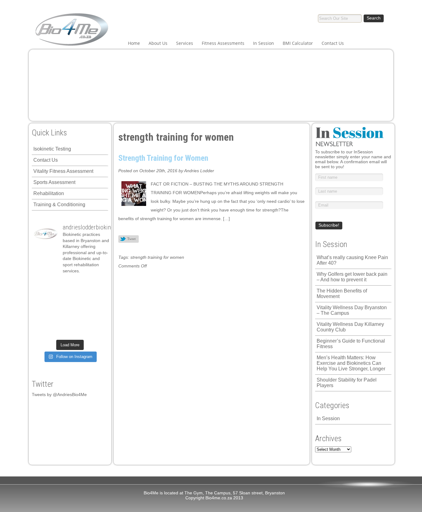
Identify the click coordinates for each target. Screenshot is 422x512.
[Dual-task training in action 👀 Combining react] (97, 319)
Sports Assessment (54, 182)
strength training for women (157, 257)
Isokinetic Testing (52, 148)
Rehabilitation (48, 193)
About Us (158, 43)
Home (134, 43)
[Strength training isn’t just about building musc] (79, 284)
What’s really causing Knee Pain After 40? (352, 260)
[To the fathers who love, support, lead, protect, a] (79, 307)
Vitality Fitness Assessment (63, 171)
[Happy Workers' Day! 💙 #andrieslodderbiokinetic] (60, 330)
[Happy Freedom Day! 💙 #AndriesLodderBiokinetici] (79, 330)
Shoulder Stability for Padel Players (347, 382)
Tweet (131, 239)
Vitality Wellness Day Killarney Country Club (350, 327)
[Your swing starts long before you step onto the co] (97, 330)
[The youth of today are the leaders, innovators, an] (97, 307)
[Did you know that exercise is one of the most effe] (79, 319)
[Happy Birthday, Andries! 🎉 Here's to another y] (42, 307)
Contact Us (333, 43)
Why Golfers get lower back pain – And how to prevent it (352, 276)
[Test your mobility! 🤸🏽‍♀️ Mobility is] (60, 307)
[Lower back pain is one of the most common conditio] (42, 319)
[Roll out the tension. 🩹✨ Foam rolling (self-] (60, 319)
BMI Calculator (298, 43)
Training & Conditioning (59, 204)
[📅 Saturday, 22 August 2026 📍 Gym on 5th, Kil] (60, 296)
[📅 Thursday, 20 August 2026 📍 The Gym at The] (79, 296)
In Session (263, 43)
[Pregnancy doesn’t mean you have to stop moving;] (42, 284)
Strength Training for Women (163, 158)
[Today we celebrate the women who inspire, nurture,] (42, 330)
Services (184, 43)
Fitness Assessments (223, 43)
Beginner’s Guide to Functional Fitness (351, 343)
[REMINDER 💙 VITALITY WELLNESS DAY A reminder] (60, 284)
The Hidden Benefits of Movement (342, 293)
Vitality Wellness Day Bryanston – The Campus (352, 310)
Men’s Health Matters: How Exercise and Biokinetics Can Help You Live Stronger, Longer (351, 363)
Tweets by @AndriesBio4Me (59, 394)
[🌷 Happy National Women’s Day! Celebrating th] (97, 284)
